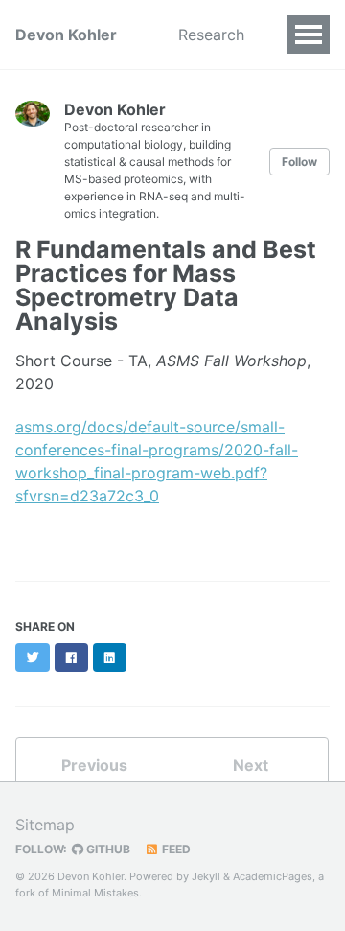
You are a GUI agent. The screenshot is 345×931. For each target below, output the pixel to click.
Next (250, 765)
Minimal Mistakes (95, 892)
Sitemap (45, 824)
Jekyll (206, 876)
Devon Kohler (66, 34)
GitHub (106, 849)
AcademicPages (272, 876)
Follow (299, 161)
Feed (175, 849)
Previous (94, 765)
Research (211, 34)
